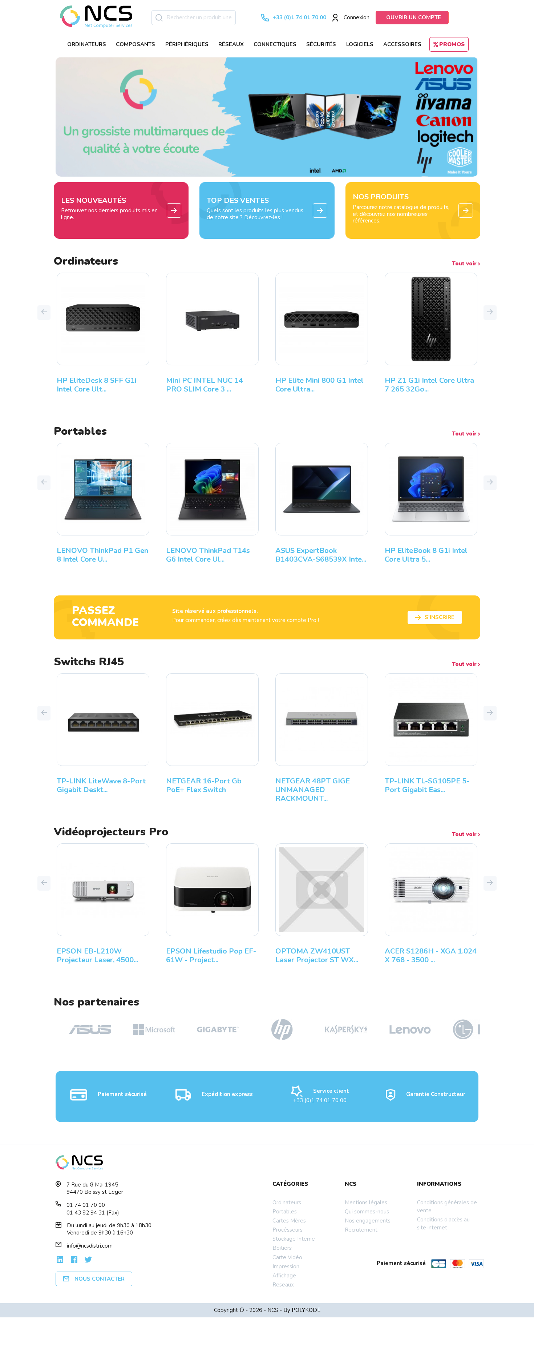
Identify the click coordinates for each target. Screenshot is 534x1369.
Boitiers (282, 1248)
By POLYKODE (301, 1310)
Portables (284, 1211)
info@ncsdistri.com (90, 1245)
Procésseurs (287, 1229)
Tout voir (465, 264)
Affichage (284, 1275)
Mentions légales (366, 1202)
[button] (43, 312)
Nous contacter (99, 1278)
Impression (285, 1266)
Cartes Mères (289, 1220)
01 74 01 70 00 (85, 1205)
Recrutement (361, 1229)
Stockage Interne (293, 1238)
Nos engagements (368, 1220)
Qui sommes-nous (367, 1211)
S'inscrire (439, 617)
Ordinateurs (286, 1202)
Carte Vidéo (287, 1257)
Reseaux (283, 1284)
